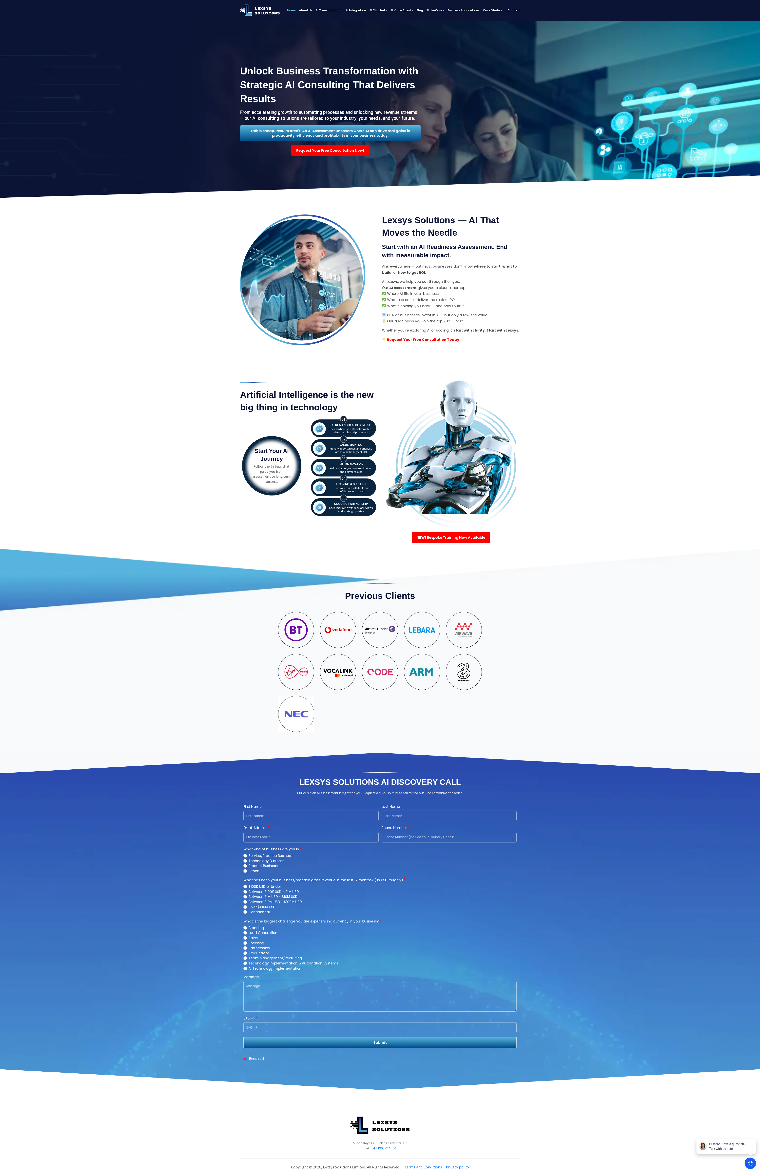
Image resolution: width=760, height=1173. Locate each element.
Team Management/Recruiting (275, 958)
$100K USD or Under (265, 887)
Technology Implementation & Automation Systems (293, 963)
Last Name (391, 806)
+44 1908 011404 (383, 1148)
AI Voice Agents (401, 10)
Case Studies (492, 10)
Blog (419, 10)
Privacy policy (457, 1167)
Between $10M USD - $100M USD (275, 902)
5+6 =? (249, 1018)
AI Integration (356, 10)
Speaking (256, 943)
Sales (253, 938)
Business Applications (463, 10)
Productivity (259, 953)
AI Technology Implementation (275, 968)
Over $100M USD (262, 907)
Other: (254, 871)
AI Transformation (329, 10)
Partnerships (259, 948)
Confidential (259, 912)
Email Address (255, 827)
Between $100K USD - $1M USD (274, 892)
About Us (305, 10)
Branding (256, 928)
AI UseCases (435, 10)
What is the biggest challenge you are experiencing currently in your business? (311, 921)
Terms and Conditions (423, 1167)
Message (251, 977)
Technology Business (266, 861)
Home (291, 10)
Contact (513, 10)
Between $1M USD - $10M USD (273, 897)
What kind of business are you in (271, 849)
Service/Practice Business (271, 856)
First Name (253, 806)
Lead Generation (263, 933)
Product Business (263, 866)
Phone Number (395, 827)
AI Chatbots (378, 10)
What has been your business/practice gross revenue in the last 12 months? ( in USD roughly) (323, 880)
